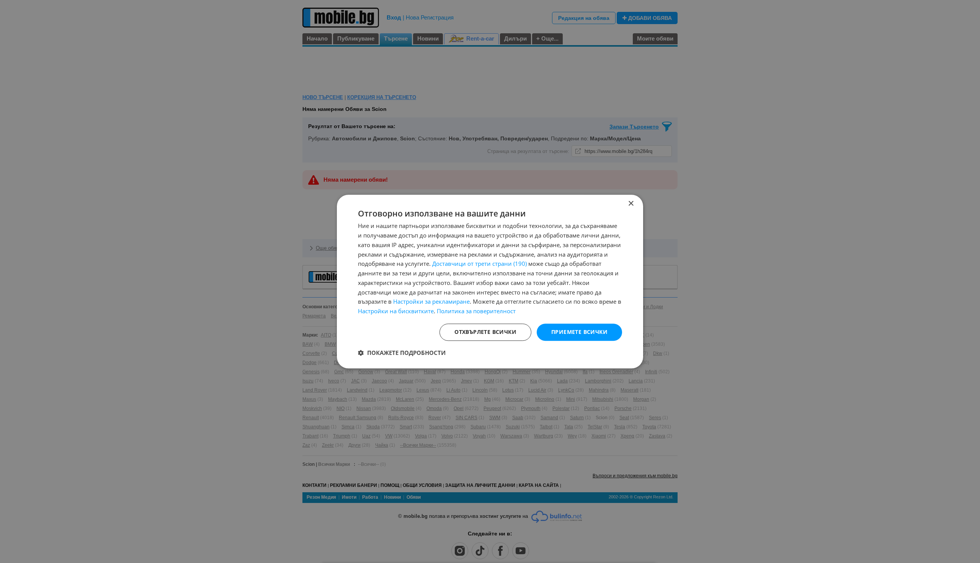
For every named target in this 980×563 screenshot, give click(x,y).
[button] (402, 352)
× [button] (631, 204)
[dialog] (490, 281)
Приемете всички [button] (579, 331)
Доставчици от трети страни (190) (479, 264)
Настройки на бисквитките (396, 311)
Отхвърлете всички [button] (485, 331)
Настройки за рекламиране (431, 302)
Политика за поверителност (476, 311)
